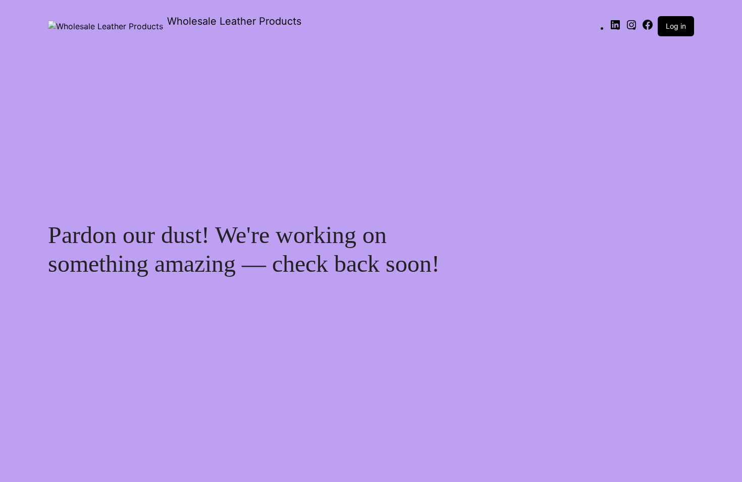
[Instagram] (631, 28)
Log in (676, 26)
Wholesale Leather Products (234, 21)
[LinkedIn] (615, 28)
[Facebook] (648, 28)
